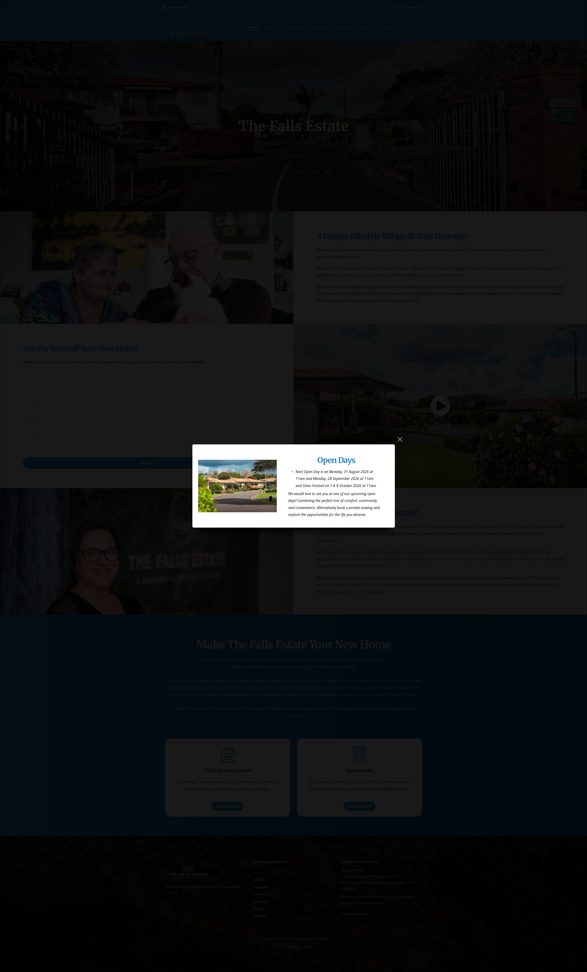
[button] (400, 439)
